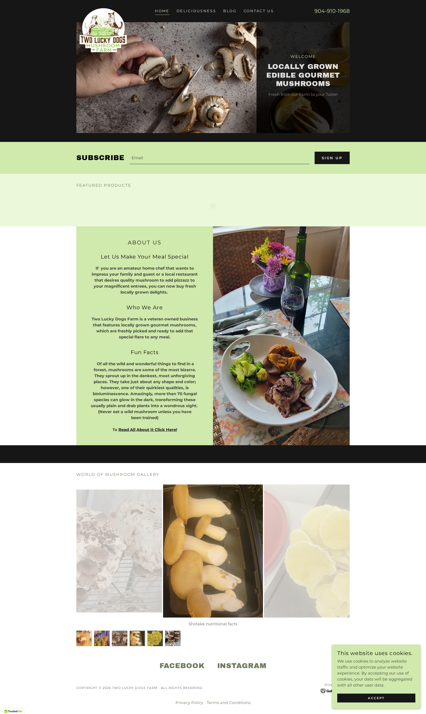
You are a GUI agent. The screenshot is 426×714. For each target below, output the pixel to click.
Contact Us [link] (259, 11)
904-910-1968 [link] (332, 11)
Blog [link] (230, 11)
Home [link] (162, 11)
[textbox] (219, 158)
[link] (102, 10)
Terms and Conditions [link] (228, 702)
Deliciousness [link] (196, 11)
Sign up (332, 158)
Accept (376, 698)
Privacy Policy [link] (189, 702)
